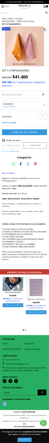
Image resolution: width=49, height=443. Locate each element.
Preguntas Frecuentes (32, 349)
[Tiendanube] (24, 413)
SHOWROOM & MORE (12, 349)
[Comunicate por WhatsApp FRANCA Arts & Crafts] (43, 423)
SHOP (10, 18)
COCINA (18, 18)
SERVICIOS (29, 344)
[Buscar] (46, 12)
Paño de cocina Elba (36, 299)
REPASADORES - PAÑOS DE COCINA (17, 21)
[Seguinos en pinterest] (16, 381)
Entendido (24, 440)
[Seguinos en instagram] (5, 381)
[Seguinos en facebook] (10, 381)
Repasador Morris (13, 292)
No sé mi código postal (10, 151)
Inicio (4, 18)
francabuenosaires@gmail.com (17, 364)
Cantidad (6, 116)
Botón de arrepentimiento (24, 426)
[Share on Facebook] (20, 164)
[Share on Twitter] (27, 164)
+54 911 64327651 (13, 360)
